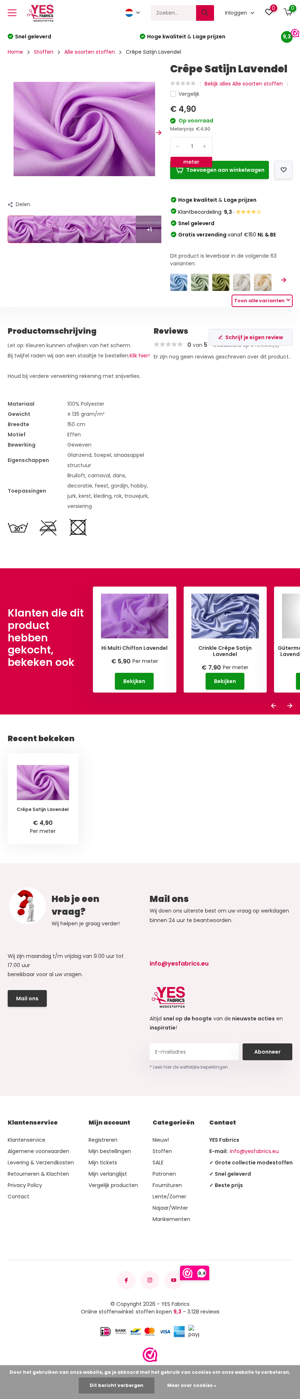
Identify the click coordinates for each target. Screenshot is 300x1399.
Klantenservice (26, 1140)
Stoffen (43, 52)
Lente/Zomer (169, 1196)
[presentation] (10, 133)
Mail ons (27, 998)
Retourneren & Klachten (38, 1174)
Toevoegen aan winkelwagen (225, 170)
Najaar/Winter (170, 1208)
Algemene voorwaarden (38, 1151)
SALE (158, 1162)
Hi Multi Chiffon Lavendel (134, 648)
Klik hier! (140, 355)
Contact (18, 1196)
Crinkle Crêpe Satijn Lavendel (225, 651)
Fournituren (167, 1185)
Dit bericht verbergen (116, 1385)
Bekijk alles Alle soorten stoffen (244, 83)
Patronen (164, 1174)
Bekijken (134, 681)
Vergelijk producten (113, 1185)
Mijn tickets (103, 1162)
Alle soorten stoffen (89, 52)
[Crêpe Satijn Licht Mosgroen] (220, 282)
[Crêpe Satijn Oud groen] (199, 282)
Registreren (103, 1140)
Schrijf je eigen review (254, 337)
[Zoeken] (205, 13)
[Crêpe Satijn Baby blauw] (178, 282)
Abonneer (267, 1051)
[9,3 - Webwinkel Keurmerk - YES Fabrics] (150, 1354)
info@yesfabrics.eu (179, 963)
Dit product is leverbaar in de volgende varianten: (223, 259)
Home (15, 52)
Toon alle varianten (259, 300)
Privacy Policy (25, 1185)
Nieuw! (161, 1140)
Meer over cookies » (191, 1385)
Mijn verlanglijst (108, 1174)
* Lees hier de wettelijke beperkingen (189, 1067)
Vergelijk (189, 94)
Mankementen (171, 1219)
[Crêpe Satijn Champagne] (262, 282)
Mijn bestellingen (110, 1151)
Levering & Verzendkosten (41, 1162)
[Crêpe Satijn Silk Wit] (241, 282)
